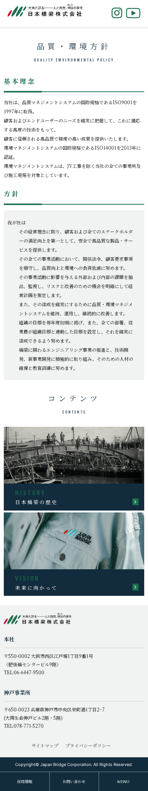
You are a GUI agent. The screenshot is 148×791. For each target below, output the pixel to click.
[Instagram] (117, 13)
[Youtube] (133, 13)
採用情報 (24, 781)
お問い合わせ (74, 781)
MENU (123, 781)
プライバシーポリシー (88, 745)
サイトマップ (44, 745)
